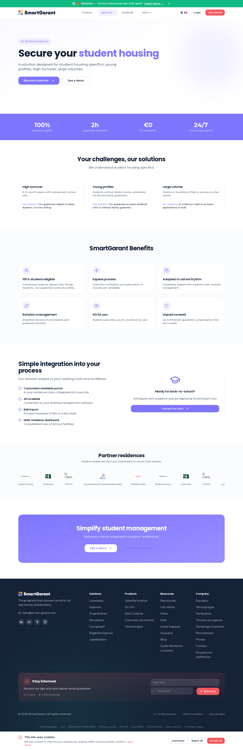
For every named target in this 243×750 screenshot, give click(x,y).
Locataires (96, 600)
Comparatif (97, 626)
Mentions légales (48, 727)
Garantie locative (136, 600)
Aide (163, 620)
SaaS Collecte (134, 613)
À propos (202, 600)
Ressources (168, 600)
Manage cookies (195, 727)
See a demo (76, 80)
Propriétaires (98, 613)
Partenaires (203, 613)
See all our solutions (139, 548)
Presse (200, 639)
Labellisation (97, 639)
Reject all (197, 740)
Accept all (216, 740)
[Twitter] (29, 622)
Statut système (173, 727)
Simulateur (96, 620)
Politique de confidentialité (82, 727)
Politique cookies (107, 727)
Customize (177, 740)
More (145, 12)
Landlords (127, 12)
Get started (215, 12)
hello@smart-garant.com (39, 613)
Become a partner (36, 80)
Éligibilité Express (101, 633)
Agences (95, 607)
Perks (164, 613)
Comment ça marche (139, 620)
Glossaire (166, 633)
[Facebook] (37, 622)
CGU (62, 727)
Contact (201, 646)
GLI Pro (130, 607)
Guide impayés (170, 626)
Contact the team (172, 408)
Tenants (87, 12)
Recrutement (205, 633)
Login (197, 12)
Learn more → (154, 3)
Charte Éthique (154, 727)
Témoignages (205, 607)
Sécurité (124, 727)
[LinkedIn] (21, 622)
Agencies (106, 12)
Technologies (134, 626)
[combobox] (185, 682)
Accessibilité (137, 727)
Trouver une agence (209, 620)
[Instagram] (45, 622)
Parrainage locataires (210, 626)
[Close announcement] (169, 4)
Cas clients (167, 607)
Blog (163, 639)
